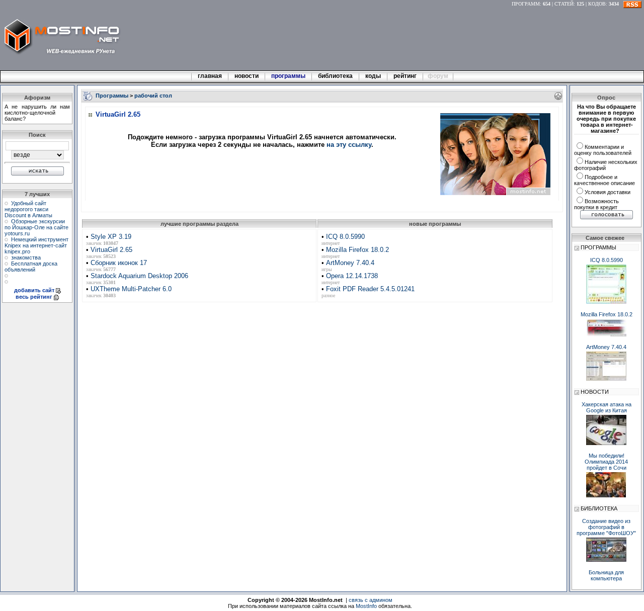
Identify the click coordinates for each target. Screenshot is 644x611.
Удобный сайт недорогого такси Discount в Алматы (28, 209)
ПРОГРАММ (526, 4)
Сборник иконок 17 (119, 263)
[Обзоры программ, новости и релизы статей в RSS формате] (632, 4)
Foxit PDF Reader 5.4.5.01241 (370, 289)
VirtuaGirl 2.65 (111, 249)
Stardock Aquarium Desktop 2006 (139, 276)
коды (373, 75)
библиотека (335, 75)
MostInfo (366, 606)
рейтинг (405, 75)
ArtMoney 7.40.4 (350, 263)
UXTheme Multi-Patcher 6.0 (131, 289)
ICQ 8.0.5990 (345, 236)
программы (288, 75)
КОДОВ (597, 4)
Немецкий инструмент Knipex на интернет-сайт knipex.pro (36, 245)
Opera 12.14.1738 (352, 276)
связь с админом (370, 600)
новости (246, 75)
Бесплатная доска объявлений (31, 266)
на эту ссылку (349, 144)
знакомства (26, 257)
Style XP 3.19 (111, 236)
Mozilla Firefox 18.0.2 (357, 249)
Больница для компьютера (606, 575)
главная (209, 75)
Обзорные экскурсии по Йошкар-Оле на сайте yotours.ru (36, 227)
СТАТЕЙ (564, 4)
